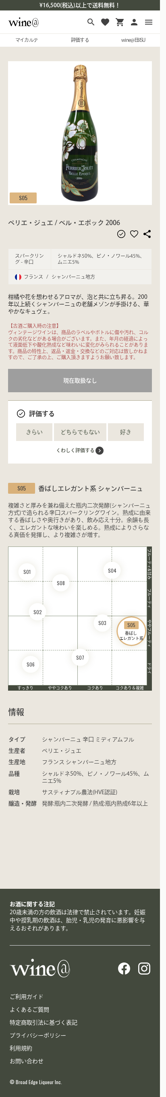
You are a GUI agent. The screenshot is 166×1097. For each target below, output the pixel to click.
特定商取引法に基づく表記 (43, 1022)
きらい (34, 432)
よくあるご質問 (29, 1009)
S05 (23, 197)
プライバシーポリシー (38, 1035)
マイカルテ (26, 39)
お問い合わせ (27, 1061)
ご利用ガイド (27, 997)
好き (125, 432)
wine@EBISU (133, 39)
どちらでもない (80, 432)
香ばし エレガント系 (131, 630)
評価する (80, 39)
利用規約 (21, 1048)
